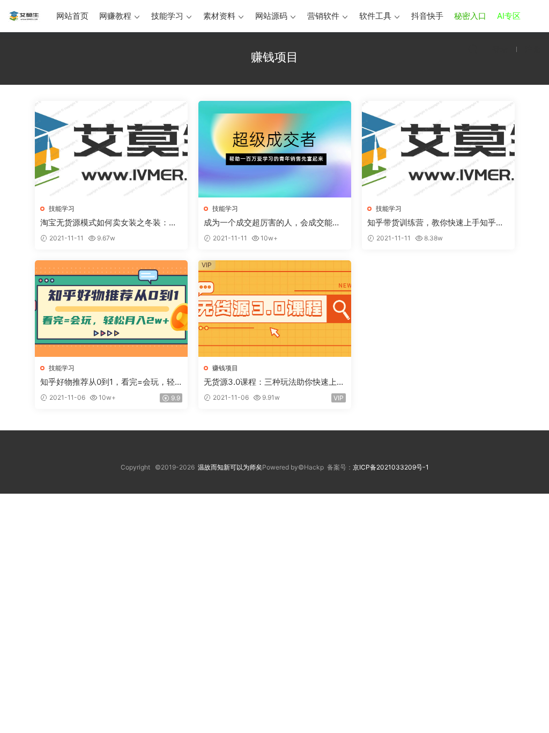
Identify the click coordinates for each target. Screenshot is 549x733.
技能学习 (167, 16)
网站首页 (72, 16)
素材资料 (219, 16)
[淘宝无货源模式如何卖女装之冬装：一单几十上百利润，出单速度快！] (111, 149)
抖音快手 (427, 16)
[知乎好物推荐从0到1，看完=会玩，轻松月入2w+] (111, 308)
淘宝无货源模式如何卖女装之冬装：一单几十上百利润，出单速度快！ (108, 222)
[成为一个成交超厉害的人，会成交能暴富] (274, 149)
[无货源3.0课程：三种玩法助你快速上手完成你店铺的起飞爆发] (274, 308)
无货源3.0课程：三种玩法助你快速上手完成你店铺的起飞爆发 (274, 382)
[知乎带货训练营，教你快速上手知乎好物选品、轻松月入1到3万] (438, 149)
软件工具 (375, 16)
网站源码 (271, 16)
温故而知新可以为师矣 (230, 467)
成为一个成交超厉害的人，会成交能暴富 (272, 222)
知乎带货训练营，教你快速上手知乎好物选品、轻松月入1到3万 (435, 222)
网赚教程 (115, 16)
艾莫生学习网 (24, 16)
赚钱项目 (225, 368)
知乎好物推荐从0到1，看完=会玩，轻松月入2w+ (107, 382)
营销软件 (323, 16)
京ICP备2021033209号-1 (391, 467)
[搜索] (473, 49)
